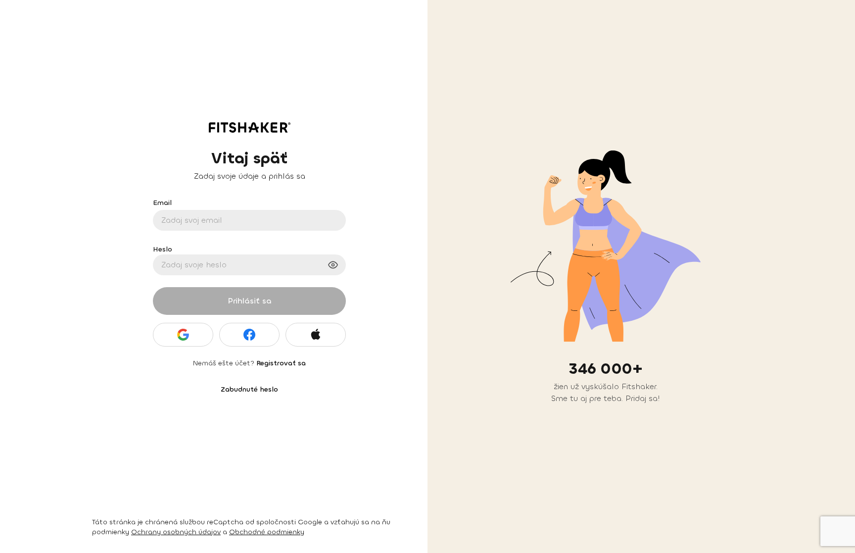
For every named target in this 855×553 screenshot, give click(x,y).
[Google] (183, 335)
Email (162, 202)
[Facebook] (249, 335)
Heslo (162, 249)
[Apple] (315, 335)
